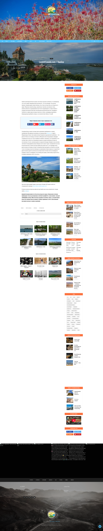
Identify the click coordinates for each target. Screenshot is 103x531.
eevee (74, 297)
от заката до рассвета (75, 318)
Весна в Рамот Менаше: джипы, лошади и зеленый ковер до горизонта (77, 151)
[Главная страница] (2, 41)
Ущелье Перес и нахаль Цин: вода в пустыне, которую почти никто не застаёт (77, 215)
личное (68, 312)
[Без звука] (78, 423)
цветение (68, 330)
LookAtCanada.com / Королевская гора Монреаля (55, 247)
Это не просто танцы (40, 266)
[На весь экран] (79, 423)
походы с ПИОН (73, 322)
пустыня (73, 324)
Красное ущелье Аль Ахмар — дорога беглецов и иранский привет (77, 160)
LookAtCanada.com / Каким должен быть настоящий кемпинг (41, 234)
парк (73, 320)
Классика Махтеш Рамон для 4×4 (77, 223)
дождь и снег (69, 308)
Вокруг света (49, 41)
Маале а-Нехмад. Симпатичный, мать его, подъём (77, 207)
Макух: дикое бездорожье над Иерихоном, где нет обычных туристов (77, 231)
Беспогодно (41, 278)
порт (68, 322)
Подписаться (69, 252)
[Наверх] (100, 526)
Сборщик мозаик (55, 266)
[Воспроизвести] (67, 423)
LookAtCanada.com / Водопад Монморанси (26, 247)
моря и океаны (77, 314)
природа (68, 324)
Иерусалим (20, 41)
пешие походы (78, 320)
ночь (78, 316)
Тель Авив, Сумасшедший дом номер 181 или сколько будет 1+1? (77, 347)
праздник (78, 322)
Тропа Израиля (42, 41)
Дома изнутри (66, 490)
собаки (73, 326)
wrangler (76, 299)
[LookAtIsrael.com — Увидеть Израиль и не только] (51, 10)
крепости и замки (74, 310)
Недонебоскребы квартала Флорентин (77, 393)
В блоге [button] (26, 213)
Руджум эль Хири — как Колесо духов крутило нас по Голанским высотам (77, 285)
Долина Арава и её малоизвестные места (77, 262)
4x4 (67, 297)
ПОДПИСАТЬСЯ (52, 452)
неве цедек (73, 316)
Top (51, 528)
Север (26, 41)
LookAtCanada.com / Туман (40, 246)
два (28, 191)
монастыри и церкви (70, 314)
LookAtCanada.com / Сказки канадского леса (55, 234)
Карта (7, 41)
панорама (68, 320)
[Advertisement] (51, 31)
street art (68, 299)
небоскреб (68, 316)
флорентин (76, 328)
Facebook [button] (22, 213)
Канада (51, 58)
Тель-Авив (13, 41)
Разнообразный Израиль (77, 276)
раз (25, 191)
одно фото (68, 318)
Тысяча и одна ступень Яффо (77, 340)
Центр (31, 41)
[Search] (100, 41)
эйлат (78, 330)
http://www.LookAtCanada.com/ (40, 186)
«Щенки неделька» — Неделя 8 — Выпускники (26, 266)
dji (70, 297)
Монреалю (49, 133)
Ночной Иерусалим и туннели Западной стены (77, 356)
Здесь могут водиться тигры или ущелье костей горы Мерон (77, 176)
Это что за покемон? (76, 400)
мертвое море (77, 312)
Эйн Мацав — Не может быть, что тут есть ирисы (77, 168)
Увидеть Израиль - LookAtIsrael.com (55, 521)
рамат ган (68, 326)
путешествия (78, 324)
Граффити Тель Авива (26, 278)
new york (78, 297)
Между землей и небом (55, 278)
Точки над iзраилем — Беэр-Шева (77, 363)
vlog (72, 299)
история (68, 310)
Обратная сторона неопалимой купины (77, 270)
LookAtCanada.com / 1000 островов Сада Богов (26, 234)
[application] (73, 420)
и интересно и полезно (76, 308)
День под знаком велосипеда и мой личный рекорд (77, 407)
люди (72, 312)
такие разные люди (69, 328)
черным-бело (73, 330)
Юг (35, 41)
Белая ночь (65, 491)
